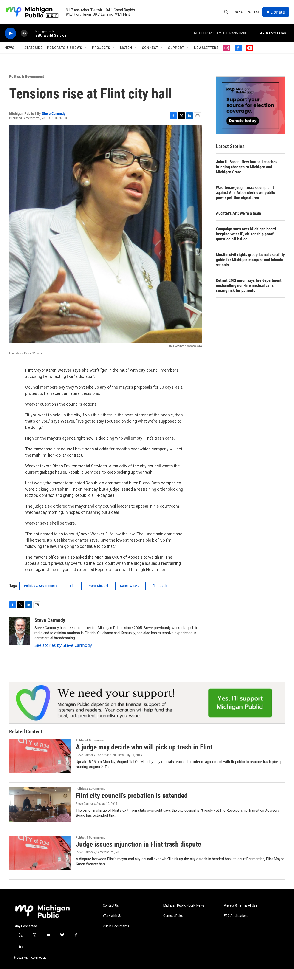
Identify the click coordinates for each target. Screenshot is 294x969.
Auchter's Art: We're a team (238, 213)
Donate (278, 12)
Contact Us (111, 905)
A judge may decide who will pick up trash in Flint (144, 747)
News (9, 48)
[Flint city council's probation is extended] (40, 804)
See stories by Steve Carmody (63, 645)
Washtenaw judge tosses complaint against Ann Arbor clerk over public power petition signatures (245, 192)
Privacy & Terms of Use (240, 905)
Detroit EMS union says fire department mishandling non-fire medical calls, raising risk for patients (249, 285)
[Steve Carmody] (19, 631)
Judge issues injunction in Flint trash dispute (138, 844)
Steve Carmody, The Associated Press (100, 755)
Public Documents (116, 926)
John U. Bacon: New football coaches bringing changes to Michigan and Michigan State (246, 166)
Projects (101, 48)
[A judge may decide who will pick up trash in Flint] (40, 756)
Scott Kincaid (98, 586)
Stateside (33, 48)
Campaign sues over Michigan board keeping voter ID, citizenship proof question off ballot (246, 233)
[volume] (24, 33)
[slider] (31, 33)
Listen (126, 48)
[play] (10, 33)
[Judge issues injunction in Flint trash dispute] (40, 853)
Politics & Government (26, 76)
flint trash (160, 586)
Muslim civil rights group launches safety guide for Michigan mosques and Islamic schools (250, 259)
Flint (73, 586)
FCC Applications (236, 916)
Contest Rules (173, 916)
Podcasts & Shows (64, 48)
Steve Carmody (53, 113)
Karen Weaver (130, 586)
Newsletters (206, 48)
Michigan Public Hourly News (183, 905)
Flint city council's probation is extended (132, 795)
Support (176, 48)
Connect (150, 48)
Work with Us (112, 916)
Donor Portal (247, 12)
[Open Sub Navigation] (18, 48)
